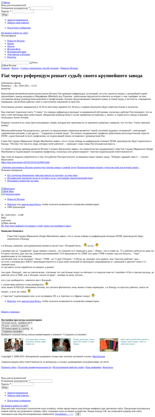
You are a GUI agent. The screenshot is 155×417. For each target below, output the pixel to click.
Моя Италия (98, 356)
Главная (5, 68)
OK (78, 414)
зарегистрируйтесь (31, 204)
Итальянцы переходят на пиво (23, 180)
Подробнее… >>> (64, 414)
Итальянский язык (16, 51)
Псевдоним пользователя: (15, 8)
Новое (10, 43)
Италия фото (13, 49)
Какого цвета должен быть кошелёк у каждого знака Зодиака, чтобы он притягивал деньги (135, 341)
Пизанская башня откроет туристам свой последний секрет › (108, 167)
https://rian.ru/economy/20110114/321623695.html (25, 162)
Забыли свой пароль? (18, 22)
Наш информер (93, 367)
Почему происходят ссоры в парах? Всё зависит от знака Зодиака (84, 341)
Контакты (108, 367)
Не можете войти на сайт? (14, 33)
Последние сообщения (19, 27)
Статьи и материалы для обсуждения (39, 68)
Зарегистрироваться (17, 20)
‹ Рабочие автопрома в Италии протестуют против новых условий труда (38, 167)
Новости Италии (16, 40)
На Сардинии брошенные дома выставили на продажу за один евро (42, 175)
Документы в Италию (18, 54)
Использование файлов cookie (68, 367)
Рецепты (11, 57)
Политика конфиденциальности (34, 367)
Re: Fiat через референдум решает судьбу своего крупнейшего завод (36, 226)
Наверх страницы (10, 311)
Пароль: (6, 11)
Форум (10, 46)
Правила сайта (8, 367)
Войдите (11, 204)
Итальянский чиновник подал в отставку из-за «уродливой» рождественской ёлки (50, 178)
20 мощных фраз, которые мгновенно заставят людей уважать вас (36, 341)
